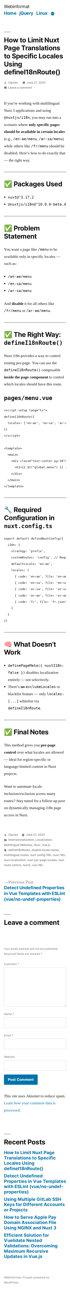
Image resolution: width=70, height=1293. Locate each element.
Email (8, 1035)
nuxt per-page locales (42, 860)
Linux (42, 13)
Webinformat (17, 6)
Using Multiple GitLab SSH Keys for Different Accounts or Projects (34, 1205)
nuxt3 (26, 865)
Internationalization (21, 839)
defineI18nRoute (19, 850)
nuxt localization (15, 860)
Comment (11, 964)
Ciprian (13, 82)
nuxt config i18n (40, 855)
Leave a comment (20, 87)
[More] (52, 14)
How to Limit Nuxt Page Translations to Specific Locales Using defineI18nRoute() (30, 1160)
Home (10, 13)
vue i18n (37, 865)
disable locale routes (45, 850)
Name (9, 1014)
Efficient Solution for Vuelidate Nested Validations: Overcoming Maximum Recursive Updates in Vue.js (31, 1245)
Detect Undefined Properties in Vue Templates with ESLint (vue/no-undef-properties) (35, 1184)
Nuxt (37, 845)
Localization (44, 839)
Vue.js (46, 845)
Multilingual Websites (18, 845)
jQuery (26, 13)
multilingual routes (16, 855)
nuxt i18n (59, 855)
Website (9, 1057)
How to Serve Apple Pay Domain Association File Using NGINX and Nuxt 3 (30, 1222)
